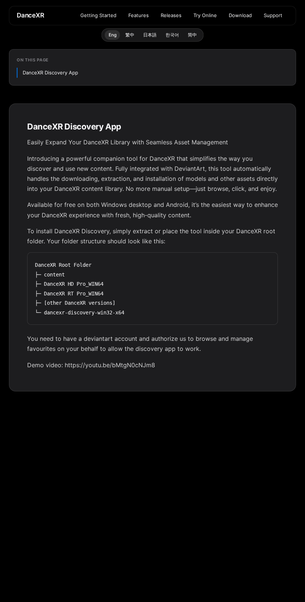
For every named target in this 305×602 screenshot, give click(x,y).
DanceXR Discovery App (50, 73)
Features (138, 15)
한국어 (172, 35)
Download (240, 15)
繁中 (129, 35)
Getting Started (98, 15)
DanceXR (30, 15)
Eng (112, 35)
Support (273, 15)
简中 (192, 35)
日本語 (150, 35)
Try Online (205, 15)
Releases (171, 15)
